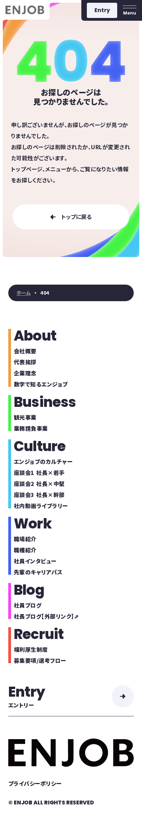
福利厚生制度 (31, 649)
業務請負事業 (31, 428)
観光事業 (25, 417)
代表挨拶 (25, 362)
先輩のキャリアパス (38, 572)
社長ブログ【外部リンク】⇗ (46, 616)
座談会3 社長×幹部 (39, 494)
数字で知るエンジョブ (41, 384)
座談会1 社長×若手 (39, 472)
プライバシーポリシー (35, 783)
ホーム (24, 293)
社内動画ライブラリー (41, 505)
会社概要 (25, 351)
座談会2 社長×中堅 (39, 483)
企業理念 (25, 373)
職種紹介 (25, 550)
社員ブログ (27, 605)
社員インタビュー (35, 561)
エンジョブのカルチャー (43, 461)
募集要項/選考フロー (40, 660)
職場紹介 (25, 539)
